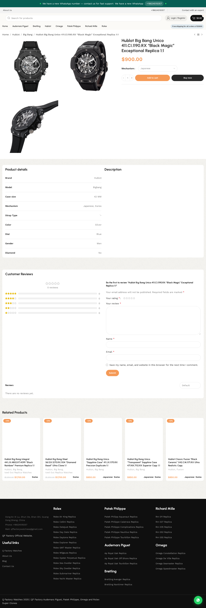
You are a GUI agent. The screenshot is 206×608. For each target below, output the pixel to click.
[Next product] (202, 35)
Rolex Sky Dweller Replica (66, 568)
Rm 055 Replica (164, 537)
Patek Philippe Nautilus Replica (121, 532)
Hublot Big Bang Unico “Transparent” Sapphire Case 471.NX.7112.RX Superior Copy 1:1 (143, 462)
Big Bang (27, 34)
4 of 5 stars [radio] (131, 298)
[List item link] (26, 524)
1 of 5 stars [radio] (124, 298)
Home (5, 34)
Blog (4, 561)
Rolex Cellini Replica (63, 522)
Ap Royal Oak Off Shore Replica (121, 558)
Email (110, 351)
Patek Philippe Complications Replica (124, 527)
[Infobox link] (156, 10)
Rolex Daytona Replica (64, 537)
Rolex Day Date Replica (65, 532)
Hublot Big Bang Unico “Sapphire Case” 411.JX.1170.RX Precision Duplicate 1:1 (102, 462)
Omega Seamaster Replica (169, 563)
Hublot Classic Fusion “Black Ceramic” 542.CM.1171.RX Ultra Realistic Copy (184, 462)
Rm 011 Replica (163, 516)
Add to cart (152, 78)
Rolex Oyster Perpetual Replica (69, 558)
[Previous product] (194, 35)
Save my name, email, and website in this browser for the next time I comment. (153, 365)
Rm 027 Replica (164, 522)
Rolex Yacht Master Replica (67, 578)
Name (110, 338)
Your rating (113, 298)
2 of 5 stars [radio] (126, 298)
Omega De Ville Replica (167, 558)
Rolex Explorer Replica (64, 542)
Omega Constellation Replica (170, 553)
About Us (7, 556)
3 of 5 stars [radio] (129, 298)
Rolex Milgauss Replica (65, 553)
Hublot (16, 34)
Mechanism (128, 68)
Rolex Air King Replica (64, 516)
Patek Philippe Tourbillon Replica (122, 537)
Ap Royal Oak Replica (115, 553)
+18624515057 (154, 3)
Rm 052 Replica (164, 532)
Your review (113, 303)
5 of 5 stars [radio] (134, 298)
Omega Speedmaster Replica (170, 568)
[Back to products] (198, 35)
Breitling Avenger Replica (117, 579)
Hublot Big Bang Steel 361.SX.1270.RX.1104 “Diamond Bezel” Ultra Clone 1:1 (60, 462)
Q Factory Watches (12, 550)
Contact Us (8, 566)
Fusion (180, 469)
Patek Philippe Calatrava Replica (121, 522)
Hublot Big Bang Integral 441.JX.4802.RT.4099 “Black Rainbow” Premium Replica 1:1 (19, 462)
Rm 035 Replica (164, 527)
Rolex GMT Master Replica (66, 547)
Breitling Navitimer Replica (118, 584)
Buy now (188, 78)
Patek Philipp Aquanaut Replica (121, 516)
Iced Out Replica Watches (18, 472)
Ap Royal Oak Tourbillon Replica (121, 563)
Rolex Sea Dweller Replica (66, 563)
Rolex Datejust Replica (65, 527)
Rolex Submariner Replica (66, 573)
